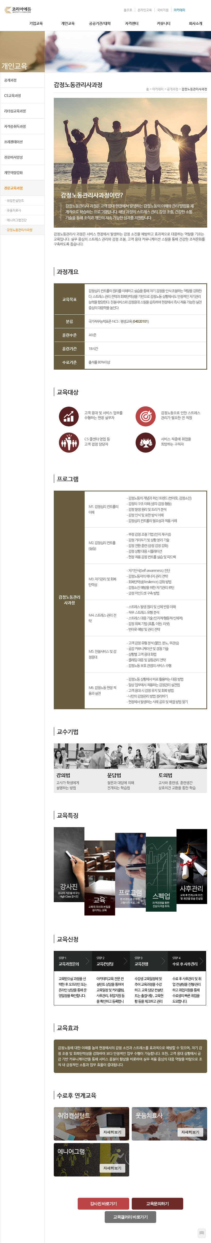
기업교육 (36, 23)
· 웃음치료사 (13, 210)
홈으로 (128, 10)
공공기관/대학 (100, 23)
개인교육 (68, 23)
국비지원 (163, 10)
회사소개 (195, 23)
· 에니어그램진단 (16, 220)
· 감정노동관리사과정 (18, 230)
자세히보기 (112, 1132)
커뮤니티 (163, 23)
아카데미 (179, 10)
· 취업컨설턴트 (14, 200)
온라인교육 (145, 10)
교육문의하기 (157, 1203)
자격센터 (131, 23)
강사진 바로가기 (103, 1203)
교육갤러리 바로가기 (130, 1217)
